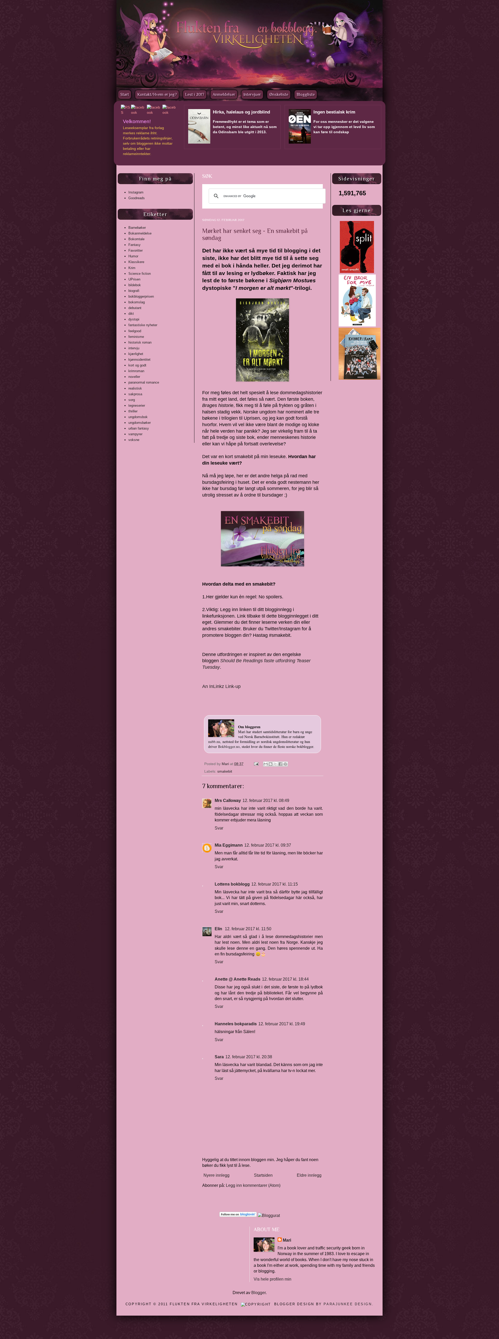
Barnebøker (137, 228)
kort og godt (137, 365)
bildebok (134, 285)
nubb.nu (214, 741)
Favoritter (135, 250)
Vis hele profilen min (272, 1279)
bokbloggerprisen (141, 296)
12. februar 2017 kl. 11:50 (248, 929)
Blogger (258, 1292)
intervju (133, 348)
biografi (133, 291)
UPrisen (134, 279)
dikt (131, 314)
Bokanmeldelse (140, 233)
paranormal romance (143, 382)
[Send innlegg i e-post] (256, 764)
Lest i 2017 (194, 94)
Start (124, 94)
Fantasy (134, 245)
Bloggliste (306, 94)
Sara (219, 1057)
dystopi (133, 319)
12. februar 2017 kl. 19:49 (281, 1024)
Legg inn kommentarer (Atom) (253, 1185)
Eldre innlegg (309, 1175)
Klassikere (136, 262)
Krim (131, 268)
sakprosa (135, 394)
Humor (133, 256)
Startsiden (263, 1175)
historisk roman (140, 342)
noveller (134, 377)
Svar (219, 828)
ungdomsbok (138, 417)
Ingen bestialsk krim (334, 112)
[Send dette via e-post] (265, 764)
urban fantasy (138, 428)
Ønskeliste (278, 94)
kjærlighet (135, 354)
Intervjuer (252, 94)
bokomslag (136, 302)
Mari (226, 764)
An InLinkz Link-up (221, 686)
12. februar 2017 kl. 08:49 (265, 800)
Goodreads (136, 198)
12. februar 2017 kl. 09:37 (267, 845)
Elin (219, 929)
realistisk (135, 388)
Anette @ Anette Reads (237, 979)
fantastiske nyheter (142, 325)
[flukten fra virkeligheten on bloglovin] (238, 1215)
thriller (132, 411)
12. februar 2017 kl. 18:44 (285, 979)
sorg (131, 400)
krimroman (136, 371)
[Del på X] (275, 764)
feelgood (134, 331)
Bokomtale (136, 239)
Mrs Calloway (228, 800)
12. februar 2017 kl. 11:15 (274, 884)
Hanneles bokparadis (236, 1024)
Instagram (135, 192)
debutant (134, 308)
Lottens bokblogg (232, 884)
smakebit (224, 771)
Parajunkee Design (348, 1304)
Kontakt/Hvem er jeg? (157, 94)
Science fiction (139, 274)
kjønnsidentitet (139, 359)
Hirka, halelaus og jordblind (241, 112)
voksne (133, 440)
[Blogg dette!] (270, 764)
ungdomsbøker (139, 423)
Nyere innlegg (216, 1175)
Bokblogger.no (229, 746)
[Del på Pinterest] (285, 764)
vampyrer (135, 434)
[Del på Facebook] (280, 764)
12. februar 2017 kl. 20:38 (248, 1057)
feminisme (136, 337)
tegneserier (136, 405)
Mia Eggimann (229, 845)
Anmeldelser (224, 94)
